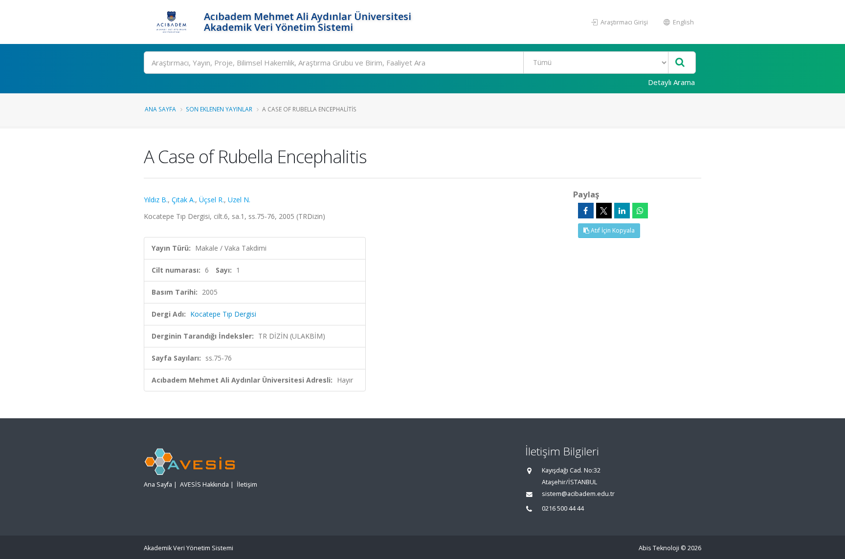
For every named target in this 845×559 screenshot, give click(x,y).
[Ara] (680, 63)
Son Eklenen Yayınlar (219, 109)
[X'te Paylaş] (604, 210)
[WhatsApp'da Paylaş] (640, 210)
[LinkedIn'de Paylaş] (622, 210)
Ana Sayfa (160, 109)
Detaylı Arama (671, 82)
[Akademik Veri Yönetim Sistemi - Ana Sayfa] (172, 22)
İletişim (247, 484)
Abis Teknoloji (659, 548)
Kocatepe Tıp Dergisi (223, 314)
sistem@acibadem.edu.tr (578, 494)
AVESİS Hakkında (204, 484)
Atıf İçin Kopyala (612, 230)
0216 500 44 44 (563, 508)
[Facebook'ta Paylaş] (586, 210)
